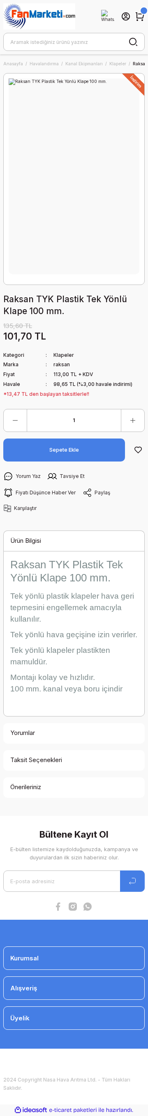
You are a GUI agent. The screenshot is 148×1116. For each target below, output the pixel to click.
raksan (61, 364)
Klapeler (63, 355)
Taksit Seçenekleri (36, 760)
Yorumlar (22, 733)
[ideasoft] (30, 1110)
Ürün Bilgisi (25, 540)
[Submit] (132, 881)
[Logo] (39, 16)
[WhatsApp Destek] (107, 16)
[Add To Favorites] (138, 450)
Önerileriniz (25, 787)
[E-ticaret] (73, 1110)
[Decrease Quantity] (15, 420)
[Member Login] (126, 16)
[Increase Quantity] (132, 420)
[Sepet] (140, 16)
